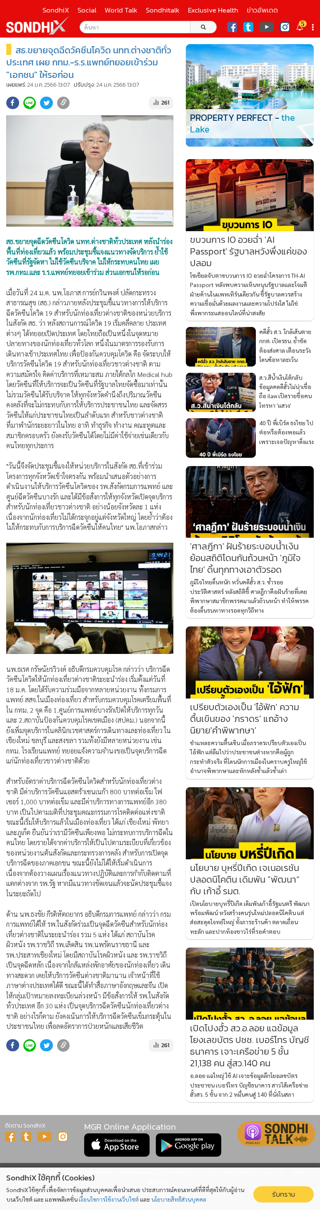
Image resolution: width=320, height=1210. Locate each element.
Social (87, 10)
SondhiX (55, 10)
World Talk (121, 10)
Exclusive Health (213, 10)
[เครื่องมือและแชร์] (314, 27)
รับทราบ (283, 1194)
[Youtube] (267, 27)
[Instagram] (285, 27)
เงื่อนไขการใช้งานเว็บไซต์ (109, 1199)
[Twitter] (248, 27)
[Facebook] (232, 27)
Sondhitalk (163, 10)
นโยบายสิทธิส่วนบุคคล (178, 1199)
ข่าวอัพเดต (262, 10)
